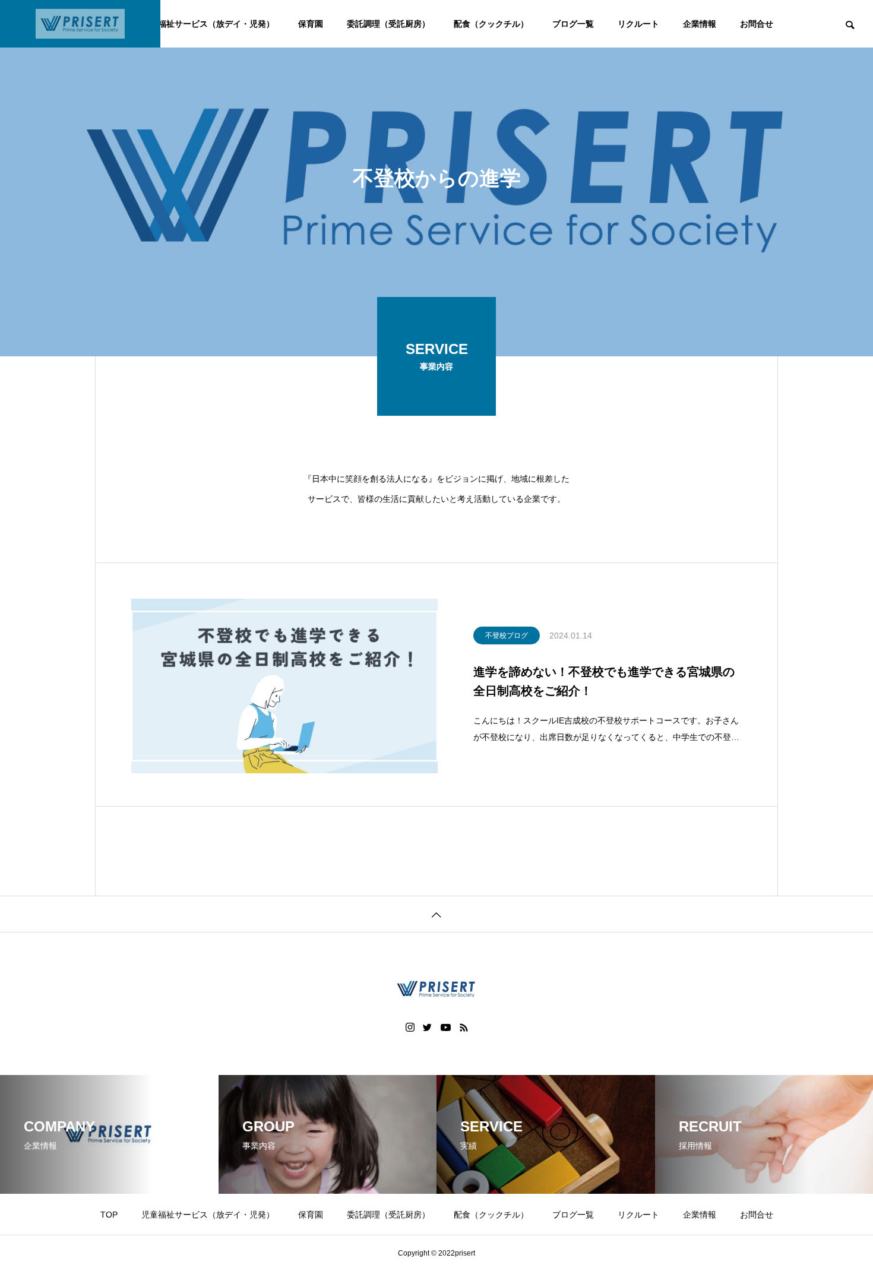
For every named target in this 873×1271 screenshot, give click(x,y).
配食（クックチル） (491, 24)
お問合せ (756, 24)
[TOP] (436, 914)
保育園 (310, 24)
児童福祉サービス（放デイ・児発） (207, 24)
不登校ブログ (506, 635)
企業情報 (699, 24)
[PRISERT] (80, 24)
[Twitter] (427, 1027)
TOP (109, 1214)
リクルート (638, 24)
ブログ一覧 (573, 24)
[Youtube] (446, 1027)
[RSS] (464, 1027)
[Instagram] (410, 1027)
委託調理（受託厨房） (388, 24)
